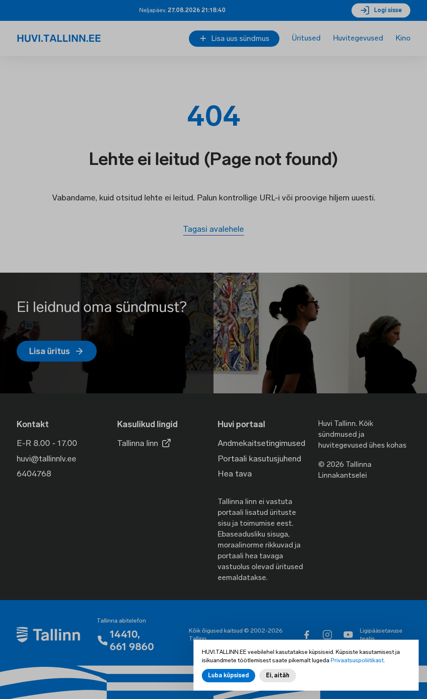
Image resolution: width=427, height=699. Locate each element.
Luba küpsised (228, 675)
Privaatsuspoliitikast (357, 660)
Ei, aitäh (277, 675)
